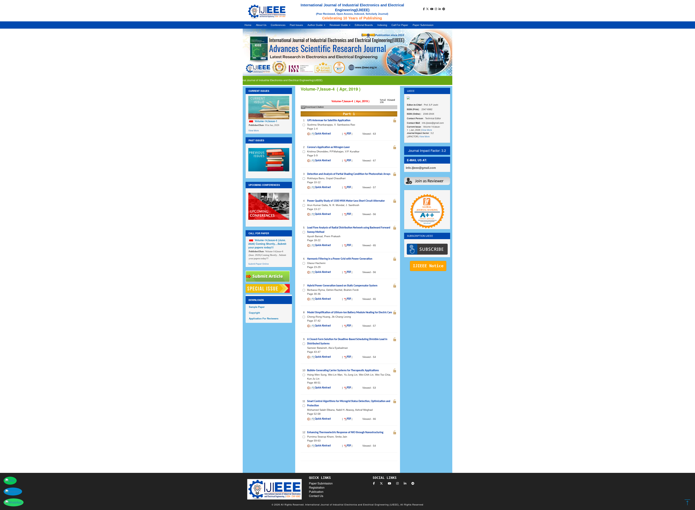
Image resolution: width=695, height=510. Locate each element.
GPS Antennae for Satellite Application (328, 120)
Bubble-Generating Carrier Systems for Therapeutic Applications (343, 370)
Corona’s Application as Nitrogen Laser (328, 147)
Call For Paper (399, 25)
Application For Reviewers (263, 318)
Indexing (382, 25)
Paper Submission (423, 25)
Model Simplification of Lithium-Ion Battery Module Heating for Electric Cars (349, 312)
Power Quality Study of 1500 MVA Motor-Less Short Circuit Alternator (346, 201)
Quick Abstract (323, 133)
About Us (261, 25)
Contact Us (251, 32)
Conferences (278, 25)
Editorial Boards (364, 25)
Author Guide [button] (315, 25)
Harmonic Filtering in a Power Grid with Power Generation (339, 259)
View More (253, 130)
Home (248, 25)
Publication (316, 492)
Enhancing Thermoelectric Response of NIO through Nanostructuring (345, 432)
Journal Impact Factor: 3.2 (427, 150)
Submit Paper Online (258, 263)
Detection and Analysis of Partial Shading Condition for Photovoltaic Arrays (348, 174)
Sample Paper (257, 307)
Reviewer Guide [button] (339, 25)
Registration (317, 487)
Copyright (254, 312)
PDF (349, 133)
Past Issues (296, 25)
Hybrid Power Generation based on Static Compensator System (342, 285)
